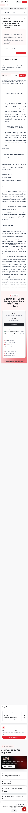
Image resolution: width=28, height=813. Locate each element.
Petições (2, 5)
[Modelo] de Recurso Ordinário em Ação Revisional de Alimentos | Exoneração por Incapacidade (18, 8)
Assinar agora (14, 324)
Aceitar (14, 810)
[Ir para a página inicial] (4, 2)
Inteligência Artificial (13, 5)
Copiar (15, 75)
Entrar (18, 1)
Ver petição (21, 53)
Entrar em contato (8, 766)
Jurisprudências (23, 5)
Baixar (21, 75)
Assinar (24, 1)
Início (2, 8)
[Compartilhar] (24, 18)
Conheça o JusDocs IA (13, 737)
